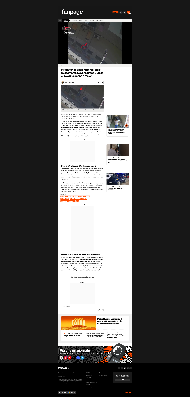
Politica (80, 20)
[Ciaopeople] (128, 393)
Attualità (74, 20)
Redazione (88, 384)
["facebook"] (78, 358)
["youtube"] (69, 358)
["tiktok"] (61, 358)
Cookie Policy (89, 380)
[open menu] (60, 20)
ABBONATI (115, 12)
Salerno (68, 306)
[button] (102, 82)
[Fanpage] (63, 368)
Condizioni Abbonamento (91, 382)
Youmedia (88, 372)
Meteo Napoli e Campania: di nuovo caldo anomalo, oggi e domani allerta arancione (109, 321)
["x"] (74, 358)
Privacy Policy (89, 377)
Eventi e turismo (100, 20)
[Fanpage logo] (71, 12)
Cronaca (86, 20)
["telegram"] (82, 358)
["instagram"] (65, 358)
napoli (66, 20)
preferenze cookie (90, 387)
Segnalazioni (89, 375)
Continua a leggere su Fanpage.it (82, 277)
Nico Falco (71, 82)
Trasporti (91, 20)
